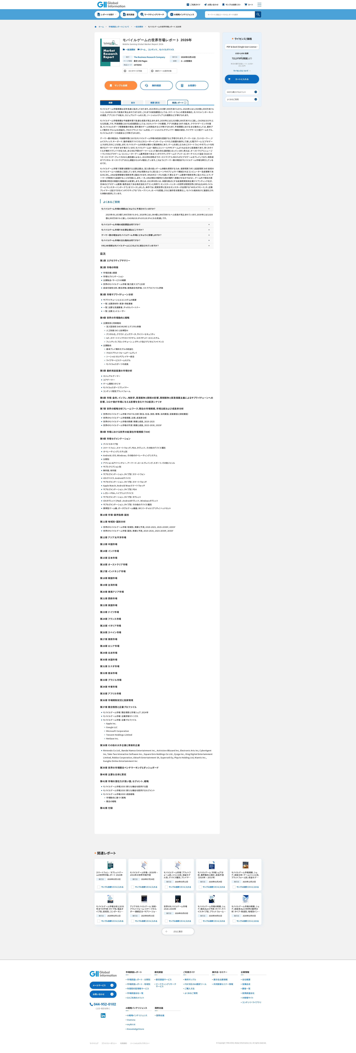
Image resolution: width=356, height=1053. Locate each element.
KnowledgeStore (135, 1029)
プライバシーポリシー (109, 1043)
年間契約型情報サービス (138, 988)
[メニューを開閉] (259, 4)
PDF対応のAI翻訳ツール (195, 984)
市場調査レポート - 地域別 (138, 984)
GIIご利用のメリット (135, 998)
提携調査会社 (248, 993)
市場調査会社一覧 (135, 993)
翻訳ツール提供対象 (164, 71)
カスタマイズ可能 (136, 71)
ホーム (101, 26)
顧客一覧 (246, 988)
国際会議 (160, 1015)
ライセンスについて (240, 71)
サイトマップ (94, 1043)
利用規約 (123, 1043)
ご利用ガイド (189, 972)
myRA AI (131, 1024)
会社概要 (246, 979)
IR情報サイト (248, 998)
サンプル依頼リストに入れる (112, 887)
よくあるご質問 (191, 993)
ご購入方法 (190, 988)
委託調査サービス (164, 979)
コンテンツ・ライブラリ (251, 1002)
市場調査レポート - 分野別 (138, 979)
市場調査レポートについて (119, 26)
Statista (131, 1020)
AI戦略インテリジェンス (137, 1015)
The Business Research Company (149, 57)
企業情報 (245, 972)
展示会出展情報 (220, 979)
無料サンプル (190, 979)
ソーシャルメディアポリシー (140, 1043)
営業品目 (246, 984)
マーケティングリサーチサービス (166, 985)
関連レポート (177, 102)
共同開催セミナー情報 (223, 984)
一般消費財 (139, 26)
